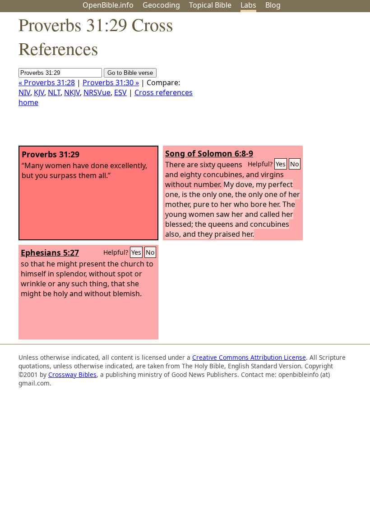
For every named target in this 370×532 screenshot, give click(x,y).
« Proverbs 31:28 (46, 82)
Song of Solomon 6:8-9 (209, 153)
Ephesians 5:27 (50, 252)
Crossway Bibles (72, 374)
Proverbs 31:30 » (111, 82)
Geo (161, 5)
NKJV (72, 92)
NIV (24, 92)
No (294, 164)
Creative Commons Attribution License (249, 357)
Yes (281, 164)
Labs (248, 5)
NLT (54, 92)
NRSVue (97, 92)
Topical (210, 5)
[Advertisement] (279, 82)
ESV (120, 92)
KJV (39, 92)
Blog (273, 5)
